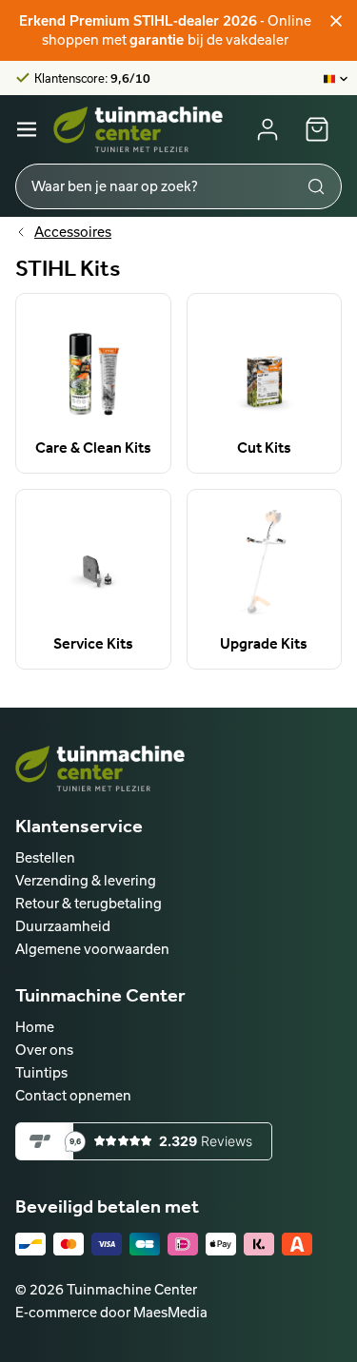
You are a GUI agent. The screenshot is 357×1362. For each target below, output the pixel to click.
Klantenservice (79, 825)
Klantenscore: (92, 78)
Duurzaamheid (62, 926)
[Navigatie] (26, 129)
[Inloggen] (267, 129)
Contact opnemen (73, 1095)
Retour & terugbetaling (88, 903)
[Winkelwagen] (317, 129)
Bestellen (45, 857)
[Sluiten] (336, 21)
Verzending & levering (85, 880)
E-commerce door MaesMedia (111, 1312)
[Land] (336, 78)
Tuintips (41, 1072)
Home (34, 1027)
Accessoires (72, 232)
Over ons (44, 1049)
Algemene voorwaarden (92, 949)
